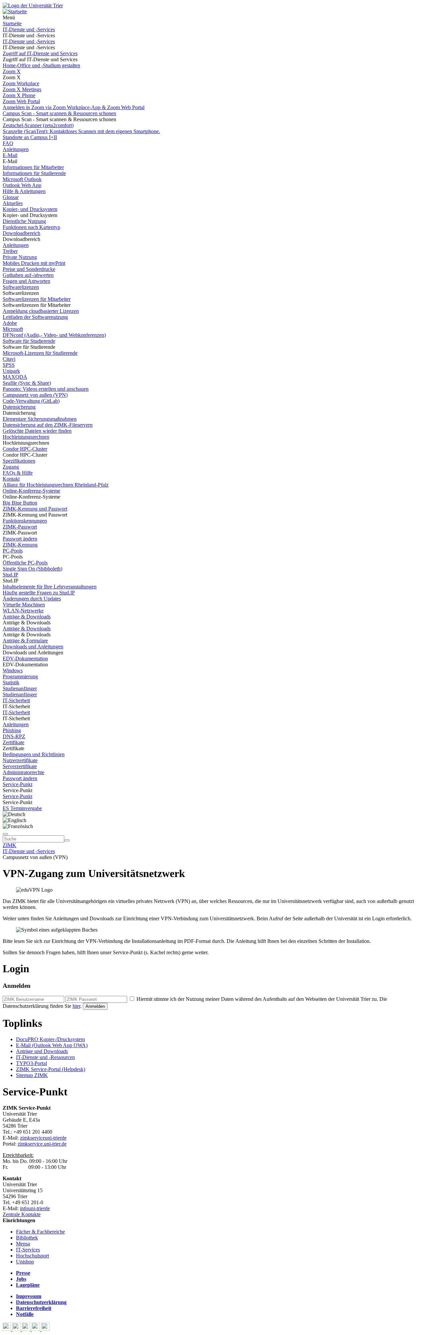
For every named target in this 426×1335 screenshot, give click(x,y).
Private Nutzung (20, 257)
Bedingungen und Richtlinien (34, 754)
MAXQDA (15, 377)
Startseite (12, 23)
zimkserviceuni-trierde (43, 1138)
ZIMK (9, 845)
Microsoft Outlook (22, 179)
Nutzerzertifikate (20, 760)
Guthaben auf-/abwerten (28, 275)
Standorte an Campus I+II (30, 137)
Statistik (11, 682)
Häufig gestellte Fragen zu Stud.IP (39, 592)
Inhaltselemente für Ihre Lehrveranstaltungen (50, 586)
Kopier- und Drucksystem (30, 209)
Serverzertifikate (20, 766)
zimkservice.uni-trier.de (42, 1144)
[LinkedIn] (45, 1329)
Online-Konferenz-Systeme (31, 491)
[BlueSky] (17, 1329)
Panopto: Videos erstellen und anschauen (46, 389)
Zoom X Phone (19, 95)
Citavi (9, 359)
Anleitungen (16, 149)
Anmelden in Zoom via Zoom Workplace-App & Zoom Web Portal (73, 107)
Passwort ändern (20, 539)
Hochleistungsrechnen (26, 437)
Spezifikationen (19, 461)
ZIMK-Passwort (20, 527)
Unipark (11, 371)
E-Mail (10, 155)
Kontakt (11, 479)
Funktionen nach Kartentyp (31, 227)
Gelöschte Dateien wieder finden (37, 431)
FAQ (8, 143)
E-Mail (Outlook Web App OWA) (52, 1045)
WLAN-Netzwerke (23, 610)
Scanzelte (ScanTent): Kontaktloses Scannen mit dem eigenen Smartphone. (81, 131)
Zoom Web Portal (21, 101)
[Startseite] (33, 5)
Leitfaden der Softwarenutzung (35, 317)
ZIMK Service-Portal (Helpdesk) (50, 1069)
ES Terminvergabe (22, 808)
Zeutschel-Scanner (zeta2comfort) (38, 125)
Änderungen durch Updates (32, 598)
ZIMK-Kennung (20, 545)
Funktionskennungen (25, 521)
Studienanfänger (20, 688)
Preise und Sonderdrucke (29, 269)
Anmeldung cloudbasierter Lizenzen (41, 311)
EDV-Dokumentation (25, 658)
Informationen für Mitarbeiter (33, 167)
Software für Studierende (29, 341)
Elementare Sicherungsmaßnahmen (40, 419)
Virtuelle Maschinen (24, 604)
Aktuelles (13, 203)
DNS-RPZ (14, 736)
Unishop (25, 1261)
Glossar (11, 197)
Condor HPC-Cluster (25, 449)
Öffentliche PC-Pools (25, 562)
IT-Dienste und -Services (29, 29)
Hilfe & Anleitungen (24, 191)
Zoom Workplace (21, 83)
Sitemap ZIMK (32, 1075)
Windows (13, 670)
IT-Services (28, 1249)
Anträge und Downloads (42, 1051)
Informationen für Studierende (34, 173)
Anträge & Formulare (25, 640)
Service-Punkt (17, 784)
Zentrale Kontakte (22, 1214)
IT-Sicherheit (16, 700)
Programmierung (20, 676)
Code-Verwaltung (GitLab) (31, 401)
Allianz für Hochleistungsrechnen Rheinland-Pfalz (55, 485)
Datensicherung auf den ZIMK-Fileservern (48, 425)
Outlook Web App (22, 185)
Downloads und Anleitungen (33, 646)
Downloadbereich (21, 233)
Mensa (23, 1243)
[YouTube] (27, 1329)
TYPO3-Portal (31, 1063)
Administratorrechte (23, 772)
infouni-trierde (35, 1208)
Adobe (10, 323)
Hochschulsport (32, 1255)
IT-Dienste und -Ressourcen (45, 1057)
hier (76, 1006)
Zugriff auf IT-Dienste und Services (40, 53)
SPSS (9, 365)
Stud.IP (10, 574)
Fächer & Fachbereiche (40, 1231)
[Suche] (5, 834)
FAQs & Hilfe (18, 473)
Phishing (12, 730)
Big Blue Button (20, 503)
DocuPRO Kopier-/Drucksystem (50, 1039)
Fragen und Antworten (26, 281)
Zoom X (12, 71)
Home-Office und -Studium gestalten (41, 65)
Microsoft (13, 329)
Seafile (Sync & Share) (27, 383)
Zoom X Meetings (22, 89)
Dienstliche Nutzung (24, 221)
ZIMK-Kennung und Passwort (35, 509)
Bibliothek (27, 1237)
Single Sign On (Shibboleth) (32, 568)
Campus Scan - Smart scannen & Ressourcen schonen (59, 113)
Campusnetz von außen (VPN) (35, 395)
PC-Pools (13, 551)
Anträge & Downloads (27, 616)
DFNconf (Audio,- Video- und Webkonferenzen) (54, 335)
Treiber (10, 251)
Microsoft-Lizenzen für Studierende (40, 353)
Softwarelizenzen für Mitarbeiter (37, 299)
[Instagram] (36, 1329)
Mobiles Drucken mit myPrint (34, 263)
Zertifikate (13, 742)
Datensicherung (19, 407)
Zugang (11, 467)
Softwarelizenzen (21, 287)
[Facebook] (7, 1329)
